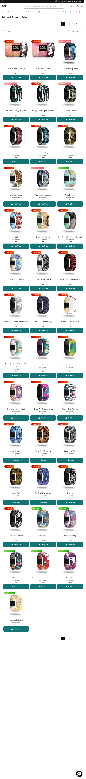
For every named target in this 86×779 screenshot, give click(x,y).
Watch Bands (25, 12)
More (49, 12)
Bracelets (14, 12)
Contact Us (68, 12)
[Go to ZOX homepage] (4, 6)
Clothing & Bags (38, 12)
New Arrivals (5, 12)
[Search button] (61, 6)
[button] (79, 774)
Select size (16, 460)
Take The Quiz (77, 12)
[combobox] (44, 6)
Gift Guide (59, 12)
